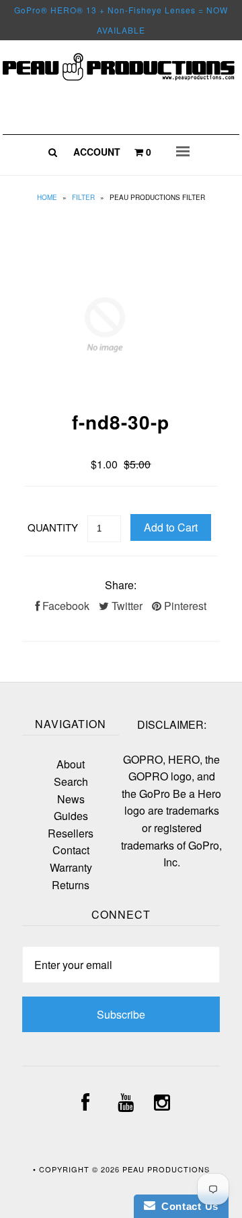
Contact (70, 850)
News (71, 799)
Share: (120, 585)
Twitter (126, 605)
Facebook (64, 605)
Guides (71, 815)
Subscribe (121, 1014)
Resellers (70, 833)
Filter (83, 197)
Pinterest (183, 605)
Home (47, 197)
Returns (70, 885)
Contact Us (186, 1206)
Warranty (71, 867)
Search (71, 781)
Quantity (53, 527)
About (70, 764)
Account (96, 151)
